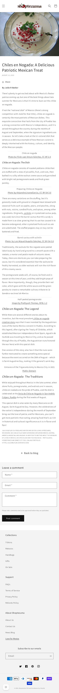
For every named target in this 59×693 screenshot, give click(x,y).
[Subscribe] (50, 656)
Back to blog (31, 453)
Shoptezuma (22, 688)
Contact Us (10, 626)
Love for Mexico (12, 638)
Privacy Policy (11, 596)
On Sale (8, 567)
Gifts (7, 561)
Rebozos (9, 548)
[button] (3, 6)
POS (27, 688)
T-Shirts (8, 542)
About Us (9, 620)
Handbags (9, 555)
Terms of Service (12, 590)
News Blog (10, 632)
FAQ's (7, 584)
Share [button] (7, 82)
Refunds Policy (12, 603)
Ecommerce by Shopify (38, 688)
